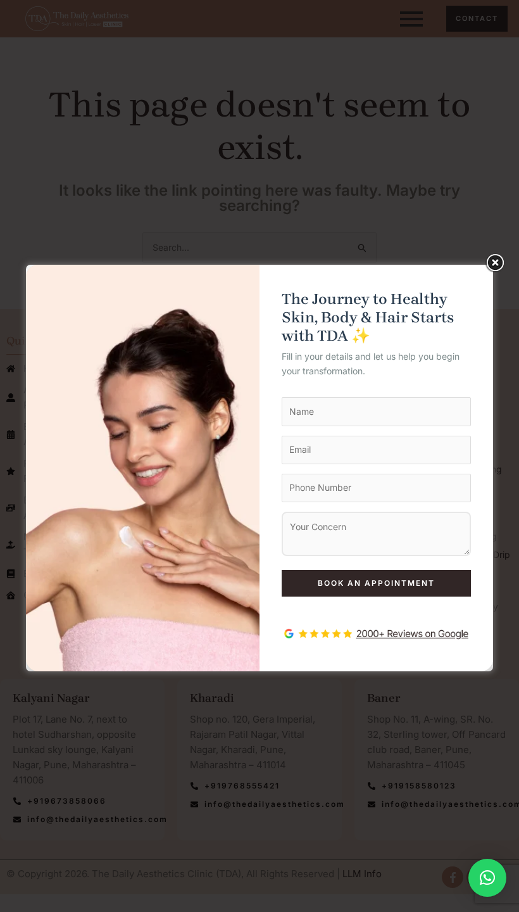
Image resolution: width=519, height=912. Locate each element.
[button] (487, 878)
